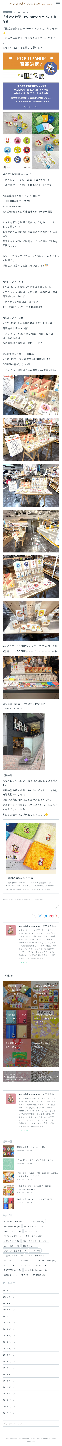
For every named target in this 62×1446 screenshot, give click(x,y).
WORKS (10, 1275)
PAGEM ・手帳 (46, 1260)
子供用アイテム (13, 1255)
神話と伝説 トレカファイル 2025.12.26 (34, 1199)
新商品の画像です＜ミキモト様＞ (31, 1147)
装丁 (45, 1226)
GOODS (10, 1260)
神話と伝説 (7, 12)
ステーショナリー (37, 1255)
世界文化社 (29, 1245)
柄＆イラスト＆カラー (35, 1241)
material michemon (36, 1270)
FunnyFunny (12, 1226)
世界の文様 (37, 1221)
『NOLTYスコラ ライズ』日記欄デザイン (35, 1160)
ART (25, 1275)
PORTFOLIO (12, 1270)
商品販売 (27, 1260)
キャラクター (12, 1231)
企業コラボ (11, 1241)
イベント (25, 1265)
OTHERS (39, 1275)
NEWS (41, 1265)
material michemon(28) (33, 899)
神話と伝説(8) (8, 899)
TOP (35, 1250)
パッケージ (31, 1231)
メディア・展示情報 (15, 1250)
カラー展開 (11, 1245)
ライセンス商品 (13, 1236)
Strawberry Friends (15, 1221)
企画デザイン (34, 1236)
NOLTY (9, 1265)
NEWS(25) (18, 899)
